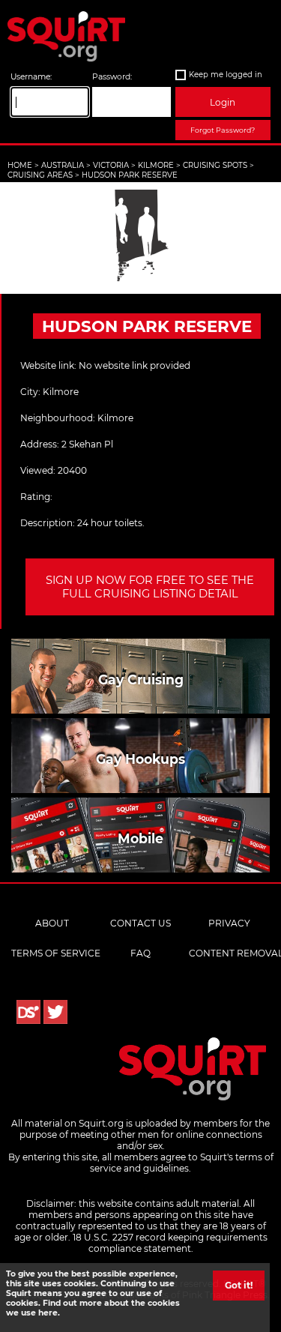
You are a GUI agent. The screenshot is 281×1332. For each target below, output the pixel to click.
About (52, 923)
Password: (112, 77)
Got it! (239, 1285)
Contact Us (140, 923)
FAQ (140, 953)
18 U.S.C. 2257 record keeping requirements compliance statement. (170, 1243)
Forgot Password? (222, 130)
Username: (31, 77)
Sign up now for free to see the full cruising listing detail (150, 586)
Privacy (229, 923)
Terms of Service (55, 953)
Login (222, 102)
